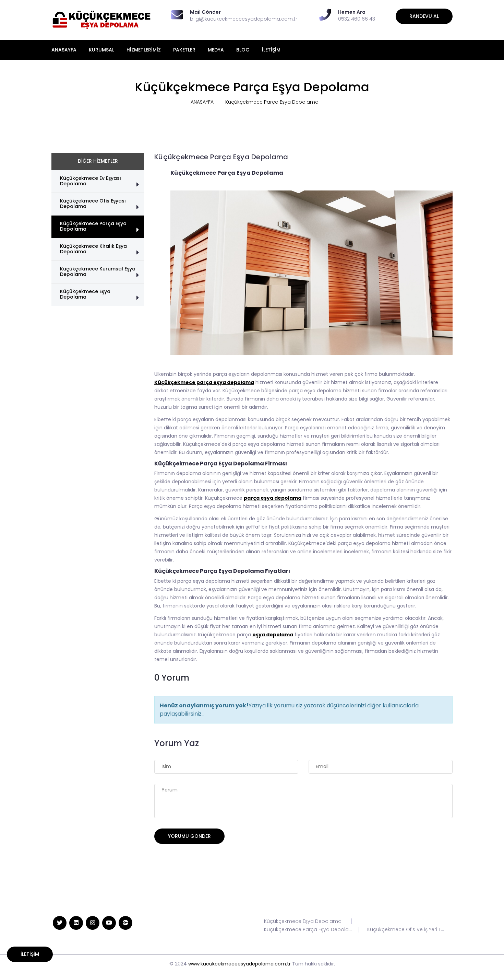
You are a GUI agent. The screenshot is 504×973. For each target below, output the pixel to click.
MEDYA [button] (216, 50)
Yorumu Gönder (189, 836)
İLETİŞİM (271, 50)
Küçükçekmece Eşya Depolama (85, 294)
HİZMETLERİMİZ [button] (144, 50)
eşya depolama (272, 634)
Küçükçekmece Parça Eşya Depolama (93, 226)
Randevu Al (424, 16)
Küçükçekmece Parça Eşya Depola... (308, 930)
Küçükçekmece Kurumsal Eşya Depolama (97, 271)
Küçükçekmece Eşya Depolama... (304, 921)
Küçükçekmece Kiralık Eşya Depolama (93, 249)
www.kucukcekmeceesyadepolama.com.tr (239, 963)
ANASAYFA (63, 50)
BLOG (243, 50)
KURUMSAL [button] (101, 50)
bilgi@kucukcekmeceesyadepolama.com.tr (243, 18)
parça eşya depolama (272, 498)
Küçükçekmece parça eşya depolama (204, 382)
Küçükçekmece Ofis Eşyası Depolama (93, 203)
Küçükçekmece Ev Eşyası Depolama (90, 181)
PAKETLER (184, 50)
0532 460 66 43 (356, 18)
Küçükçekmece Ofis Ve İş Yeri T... (405, 930)
